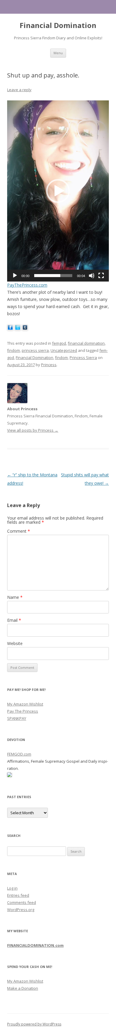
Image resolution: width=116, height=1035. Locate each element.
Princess (49, 364)
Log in (12, 888)
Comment (18, 531)
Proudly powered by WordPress (34, 1024)
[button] (58, 191)
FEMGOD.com (19, 754)
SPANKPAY (16, 718)
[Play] (15, 276)
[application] (58, 191)
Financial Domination (58, 25)
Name (15, 597)
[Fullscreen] (101, 276)
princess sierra (35, 350)
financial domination (86, 343)
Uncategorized (64, 350)
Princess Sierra (83, 357)
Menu (58, 53)
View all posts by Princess (32, 430)
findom (13, 350)
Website (15, 643)
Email (14, 620)
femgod (59, 343)
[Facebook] (10, 329)
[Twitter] (18, 329)
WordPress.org (20, 909)
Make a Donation (22, 988)
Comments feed (21, 902)
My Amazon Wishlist (25, 704)
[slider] (53, 275)
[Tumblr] (25, 329)
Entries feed (18, 895)
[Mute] (92, 276)
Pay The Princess (22, 711)
